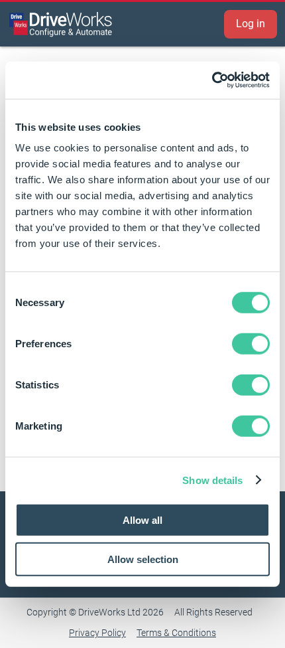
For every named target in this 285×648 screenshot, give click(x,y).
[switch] (251, 344)
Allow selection (142, 558)
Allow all (142, 520)
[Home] (61, 24)
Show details (212, 479)
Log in (250, 23)
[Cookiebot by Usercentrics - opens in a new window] (212, 80)
